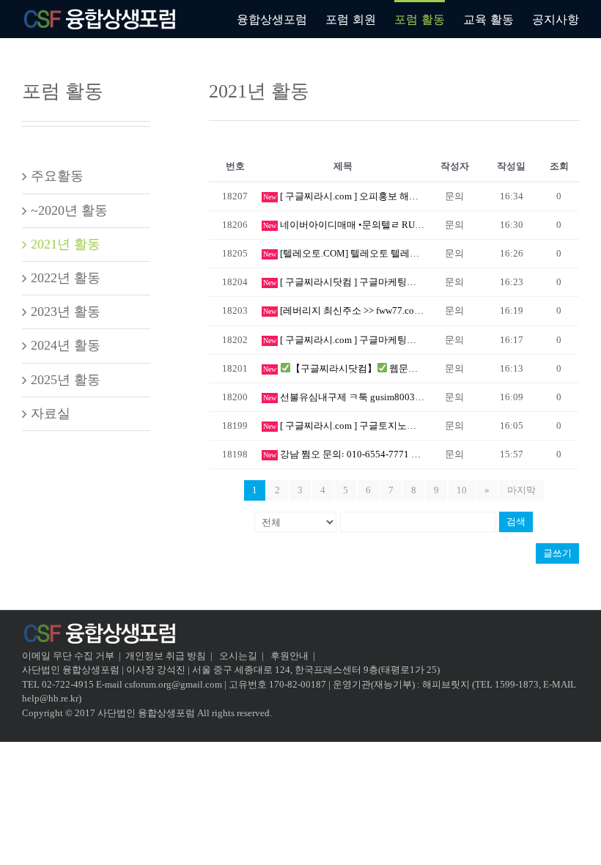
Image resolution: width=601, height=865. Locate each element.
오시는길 (239, 655)
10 (462, 490)
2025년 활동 (65, 379)
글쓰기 (557, 553)
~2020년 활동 (69, 210)
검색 (516, 521)
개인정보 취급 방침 (165, 655)
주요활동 (57, 176)
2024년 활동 (65, 345)
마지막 (521, 490)
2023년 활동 (65, 311)
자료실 (50, 413)
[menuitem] (281, 18)
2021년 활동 (65, 244)
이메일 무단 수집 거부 (68, 655)
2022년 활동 (65, 277)
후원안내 (289, 655)
